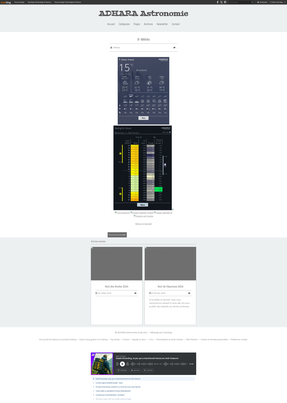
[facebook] (217, 2)
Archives (148, 24)
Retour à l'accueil (143, 224)
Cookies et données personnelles (214, 339)
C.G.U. (151, 339)
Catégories (124, 24)
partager (137, 370)
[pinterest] (225, 2)
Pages (137, 24)
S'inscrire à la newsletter (117, 235)
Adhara (55, 339)
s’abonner (123, 370)
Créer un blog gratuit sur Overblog (93, 339)
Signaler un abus (139, 339)
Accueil (111, 24)
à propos (149, 370)
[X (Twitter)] (221, 2)
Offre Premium (192, 339)
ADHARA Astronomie (143, 13)
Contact (176, 24)
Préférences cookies (239, 339)
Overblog (167, 332)
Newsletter (162, 24)
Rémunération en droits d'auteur (170, 339)
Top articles (115, 339)
